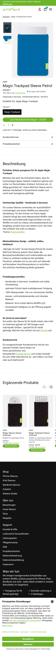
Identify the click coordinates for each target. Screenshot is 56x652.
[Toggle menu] (50, 9)
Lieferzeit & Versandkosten (16, 533)
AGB (5, 547)
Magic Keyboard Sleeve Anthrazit (39, 434)
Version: (7, 107)
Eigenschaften (18, 232)
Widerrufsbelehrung (12, 555)
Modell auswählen (11, 446)
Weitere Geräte (10, 493)
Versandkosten (20, 93)
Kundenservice (23, 354)
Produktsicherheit (11, 551)
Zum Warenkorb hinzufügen (28, 119)
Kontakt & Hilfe (10, 529)
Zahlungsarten (10, 538)
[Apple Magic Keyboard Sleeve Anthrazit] (41, 411)
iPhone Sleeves (10, 476)
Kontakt (44, 330)
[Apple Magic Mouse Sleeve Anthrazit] (15, 411)
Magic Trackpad (12, 112)
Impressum (8, 564)
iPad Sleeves (9, 480)
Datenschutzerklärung (13, 560)
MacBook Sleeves (11, 485)
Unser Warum (9, 509)
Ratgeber (7, 518)
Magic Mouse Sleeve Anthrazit (12, 434)
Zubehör (7, 489)
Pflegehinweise (10, 542)
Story (5, 513)
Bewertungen (7, 4)
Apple (5, 81)
